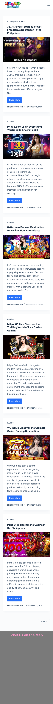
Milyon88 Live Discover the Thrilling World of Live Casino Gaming (24, 327)
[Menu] (48, 5)
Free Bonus (19, 22)
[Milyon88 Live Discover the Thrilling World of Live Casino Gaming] (26, 347)
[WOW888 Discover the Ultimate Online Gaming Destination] (26, 447)
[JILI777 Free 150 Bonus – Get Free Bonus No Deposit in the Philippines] (26, 49)
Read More (15, 99)
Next (43, 622)
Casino (10, 22)
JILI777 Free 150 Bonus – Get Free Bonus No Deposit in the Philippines (24, 30)
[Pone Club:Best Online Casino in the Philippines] (26, 544)
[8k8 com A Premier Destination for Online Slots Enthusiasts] (26, 247)
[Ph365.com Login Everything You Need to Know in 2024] (26, 146)
